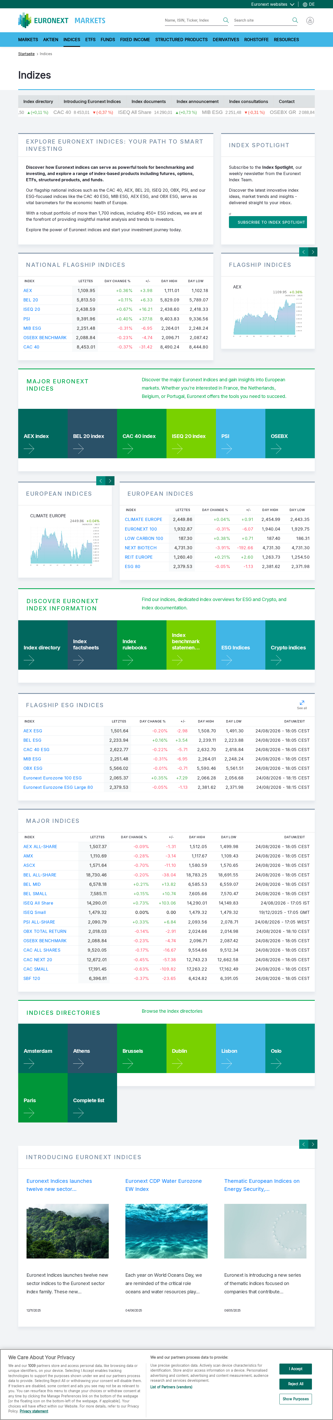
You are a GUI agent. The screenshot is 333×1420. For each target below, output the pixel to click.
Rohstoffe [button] (256, 39)
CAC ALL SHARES (41, 950)
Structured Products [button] (181, 39)
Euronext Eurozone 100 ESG (52, 777)
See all (302, 708)
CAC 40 (31, 347)
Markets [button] (28, 39)
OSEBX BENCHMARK (45, 337)
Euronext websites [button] (270, 4)
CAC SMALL (35, 969)
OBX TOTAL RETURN (44, 931)
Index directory (38, 101)
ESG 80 (132, 566)
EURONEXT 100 (141, 529)
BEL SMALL (35, 893)
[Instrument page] (268, 313)
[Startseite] (61, 20)
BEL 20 (30, 299)
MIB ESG (32, 328)
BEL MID (32, 884)
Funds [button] (108, 39)
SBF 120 (31, 978)
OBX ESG (32, 768)
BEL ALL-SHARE (40, 874)
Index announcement (198, 101)
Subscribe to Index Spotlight (271, 222)
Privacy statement (34, 1411)
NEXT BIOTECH (141, 547)
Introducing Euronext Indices (92, 101)
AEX (27, 290)
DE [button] (311, 4)
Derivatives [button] (226, 39)
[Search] (226, 20)
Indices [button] (71, 39)
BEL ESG (32, 740)
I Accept (295, 1369)
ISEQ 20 (31, 309)
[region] (166, 1384)
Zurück (303, 251)
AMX (28, 856)
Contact (286, 101)
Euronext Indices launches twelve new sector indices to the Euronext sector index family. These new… (67, 1283)
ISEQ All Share (38, 903)
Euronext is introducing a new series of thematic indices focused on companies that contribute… (262, 1283)
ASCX (29, 865)
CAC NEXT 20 (37, 959)
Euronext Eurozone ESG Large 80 (58, 787)
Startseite (26, 53)
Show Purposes (296, 1399)
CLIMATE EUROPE (143, 519)
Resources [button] (286, 39)
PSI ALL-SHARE (39, 922)
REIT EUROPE (139, 557)
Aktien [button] (50, 39)
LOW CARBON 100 (144, 538)
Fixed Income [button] (135, 39)
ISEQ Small (34, 912)
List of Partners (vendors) (171, 1387)
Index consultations (248, 101)
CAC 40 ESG (36, 749)
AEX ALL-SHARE (40, 846)
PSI (26, 318)
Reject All (295, 1384)
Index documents (149, 101)
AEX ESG (32, 730)
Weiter (312, 251)
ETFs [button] (90, 39)
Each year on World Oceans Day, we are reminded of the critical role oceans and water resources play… (163, 1283)
